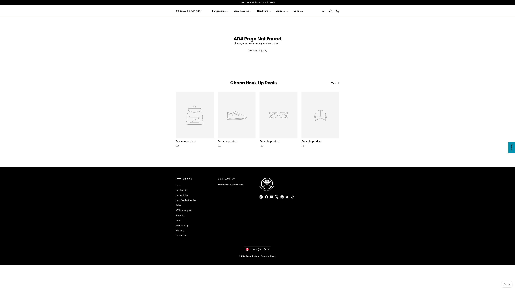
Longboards (219, 11)
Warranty (180, 230)
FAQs (178, 220)
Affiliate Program (184, 210)
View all (335, 83)
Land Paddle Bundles (186, 200)
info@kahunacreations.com (230, 184)
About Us (180, 215)
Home (178, 185)
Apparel (281, 11)
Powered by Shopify (268, 256)
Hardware (263, 11)
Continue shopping (257, 50)
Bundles (298, 11)
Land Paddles (242, 11)
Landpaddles (182, 195)
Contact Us (181, 235)
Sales (178, 205)
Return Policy (182, 225)
